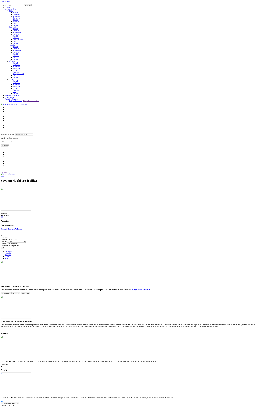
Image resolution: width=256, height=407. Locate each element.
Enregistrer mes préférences (10, 403)
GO (2, 217)
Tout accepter (26, 293)
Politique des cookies (15, 101)
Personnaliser (6, 293)
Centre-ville (4, 240)
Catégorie (4, 241)
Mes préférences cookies (31, 101)
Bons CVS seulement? (10, 244)
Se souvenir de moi (9, 142)
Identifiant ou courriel (7, 134)
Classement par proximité (11, 246)
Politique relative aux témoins (141, 290)
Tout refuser (16, 293)
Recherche (27, 5)
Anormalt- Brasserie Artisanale (11, 229)
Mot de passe (5, 138)
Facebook (4, 172)
